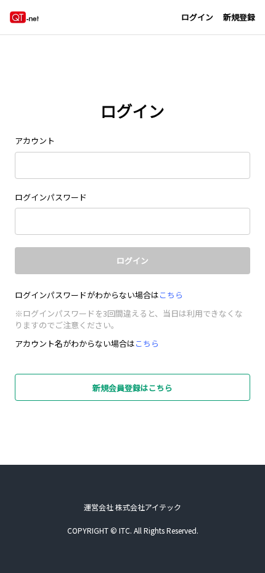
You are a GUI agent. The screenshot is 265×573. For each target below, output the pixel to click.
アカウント (35, 140)
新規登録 (239, 17)
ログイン (197, 17)
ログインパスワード (51, 197)
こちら (171, 295)
